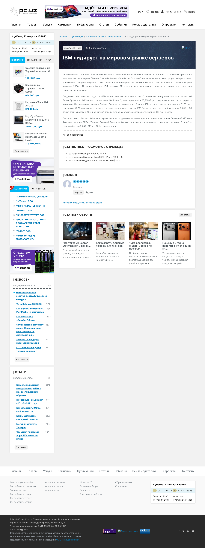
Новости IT (86, 482)
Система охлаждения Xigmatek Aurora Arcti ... (37, 71)
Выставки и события (91, 494)
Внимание (17, 60)
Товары (32, 24)
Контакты (187, 24)
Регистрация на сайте (21, 482)
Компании (64, 24)
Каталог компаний (55, 482)
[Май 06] (110, 230)
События (121, 24)
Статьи (104, 24)
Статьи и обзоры (89, 486)
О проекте (169, 24)
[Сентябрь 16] (176, 230)
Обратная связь (123, 482)
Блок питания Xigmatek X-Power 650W (35, 88)
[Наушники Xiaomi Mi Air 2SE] (18, 106)
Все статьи (185, 214)
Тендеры (85, 490)
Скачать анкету (17, 490)
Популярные (34, 60)
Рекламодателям (144, 24)
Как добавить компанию (22, 486)
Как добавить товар (20, 494)
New (48, 60)
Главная (16, 24)
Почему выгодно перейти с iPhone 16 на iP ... (176, 245)
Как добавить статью (20, 502)
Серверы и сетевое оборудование (103, 36)
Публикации (85, 24)
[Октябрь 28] (143, 230)
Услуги (47, 24)
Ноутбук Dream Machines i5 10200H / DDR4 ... (37, 119)
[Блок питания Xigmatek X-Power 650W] (18, 88)
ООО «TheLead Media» (68, 539)
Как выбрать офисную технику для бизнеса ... (110, 245)
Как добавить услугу (20, 498)
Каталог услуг (52, 490)
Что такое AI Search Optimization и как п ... (77, 244)
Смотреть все (21, 151)
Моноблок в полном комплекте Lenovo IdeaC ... (36, 137)
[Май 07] (77, 230)
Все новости (22, 359)
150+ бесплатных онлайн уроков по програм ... (140, 245)
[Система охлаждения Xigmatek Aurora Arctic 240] (18, 71)
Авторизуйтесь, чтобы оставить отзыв (82, 202)
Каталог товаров (54, 486)
